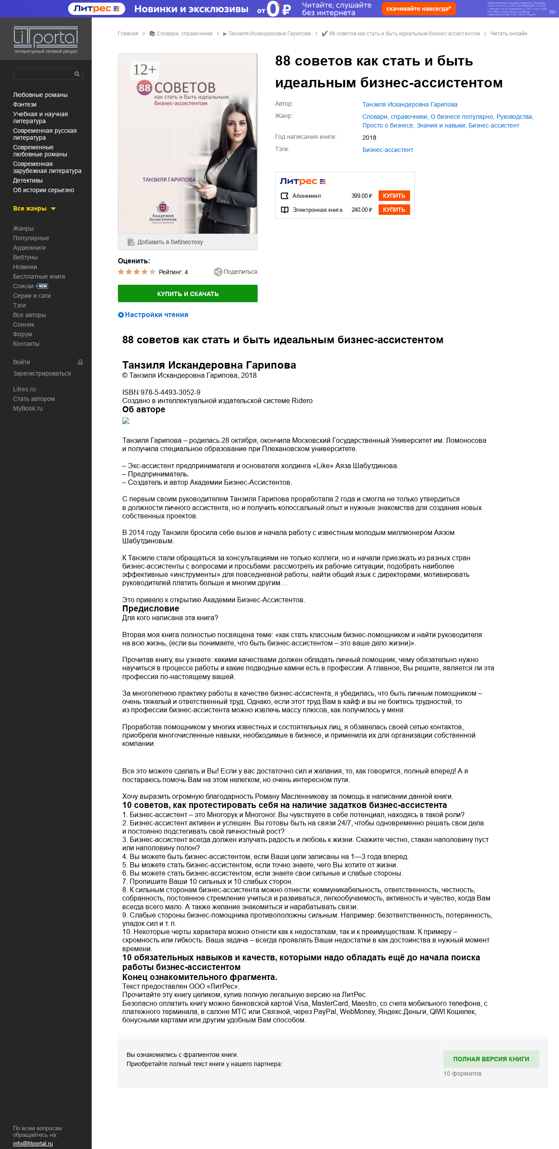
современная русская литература (45, 134)
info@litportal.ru (33, 1143)
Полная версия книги (491, 1059)
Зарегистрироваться (42, 373)
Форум (22, 334)
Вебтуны (25, 257)
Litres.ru (24, 389)
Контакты (26, 343)
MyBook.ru (28, 408)
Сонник (23, 324)
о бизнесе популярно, (463, 116)
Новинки (25, 266)
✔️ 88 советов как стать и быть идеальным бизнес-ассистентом (400, 34)
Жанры (23, 228)
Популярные (31, 238)
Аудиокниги (29, 247)
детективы (28, 180)
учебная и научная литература (40, 117)
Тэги (19, 305)
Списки (23, 286)
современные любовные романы (40, 151)
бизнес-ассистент (494, 125)
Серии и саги (32, 295)
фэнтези (25, 104)
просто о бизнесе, (388, 125)
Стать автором (34, 398)
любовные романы (40, 94)
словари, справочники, (395, 116)
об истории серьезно (43, 189)
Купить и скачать (188, 293)
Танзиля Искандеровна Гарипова (269, 34)
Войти (21, 362)
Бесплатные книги (39, 276)
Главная (128, 34)
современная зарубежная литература (47, 167)
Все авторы (29, 314)
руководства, (515, 116)
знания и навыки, (442, 125)
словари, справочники (185, 34)
